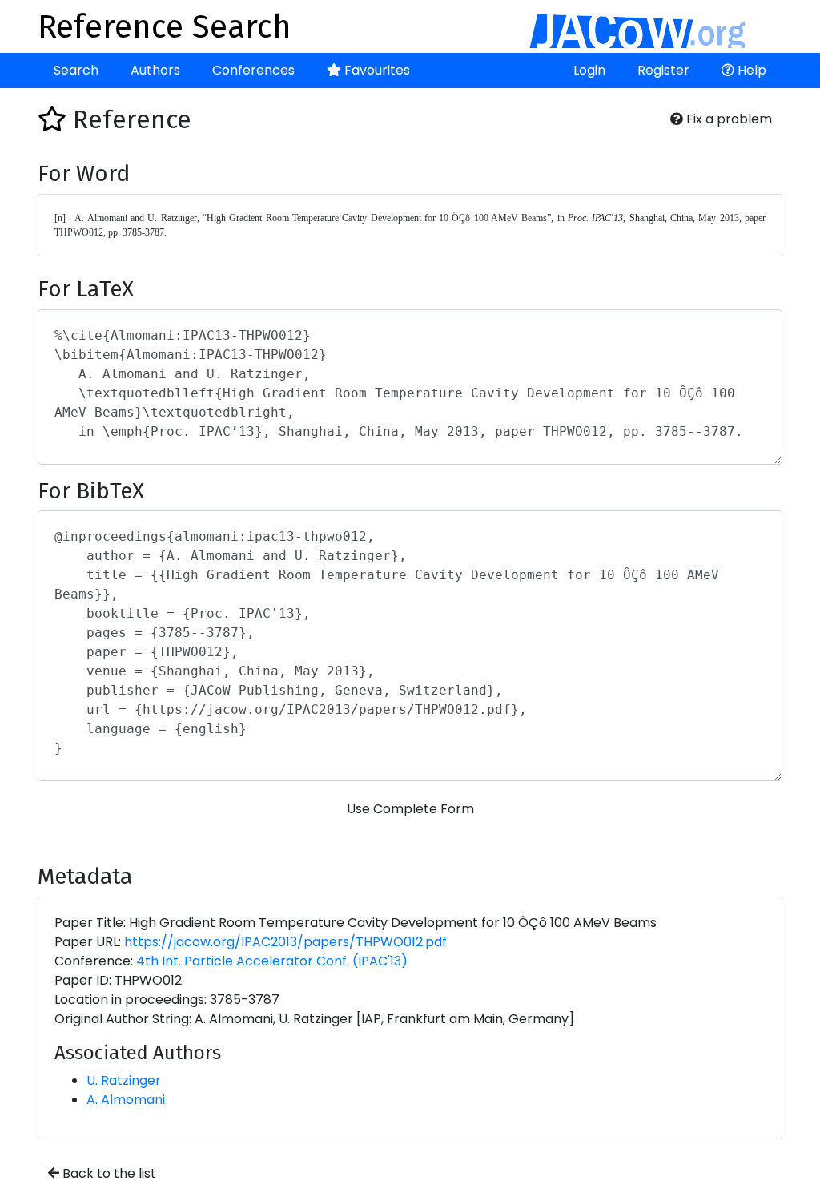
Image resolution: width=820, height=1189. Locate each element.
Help (750, 70)
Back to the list (107, 1173)
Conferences (253, 70)
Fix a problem (727, 119)
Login (589, 70)
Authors (155, 70)
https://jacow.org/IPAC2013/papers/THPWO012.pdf (285, 942)
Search (76, 70)
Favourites (375, 70)
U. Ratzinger (123, 1080)
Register (663, 70)
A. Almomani (125, 1099)
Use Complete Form (410, 809)
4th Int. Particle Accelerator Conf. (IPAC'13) (272, 961)
